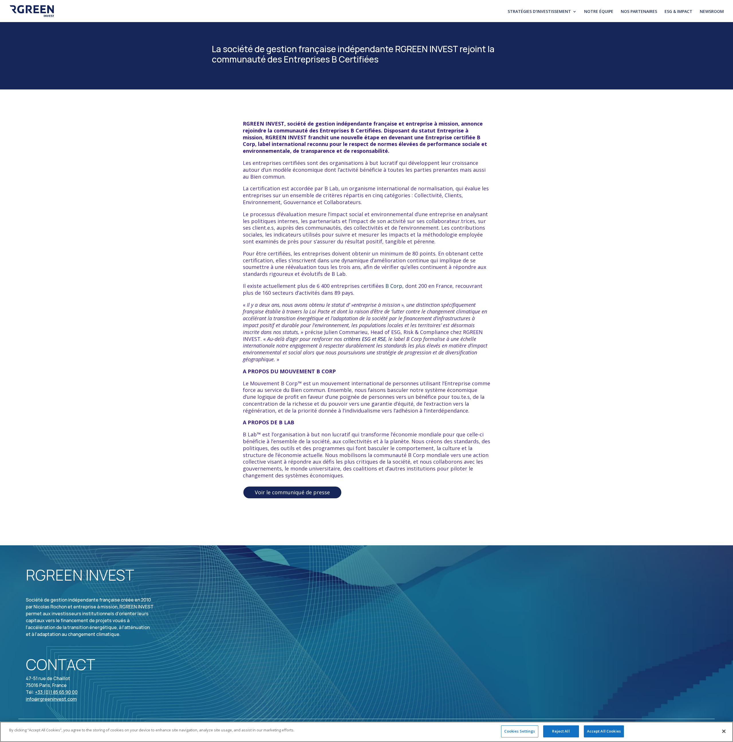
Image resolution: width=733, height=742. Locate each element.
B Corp (393, 285)
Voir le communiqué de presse (292, 492)
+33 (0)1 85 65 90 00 (56, 692)
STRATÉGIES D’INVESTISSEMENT (539, 11)
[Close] (724, 731)
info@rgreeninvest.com (51, 699)
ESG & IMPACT (678, 11)
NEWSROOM (712, 11)
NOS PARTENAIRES (639, 11)
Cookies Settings (519, 731)
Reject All (561, 731)
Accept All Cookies (604, 731)
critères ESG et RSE (365, 338)
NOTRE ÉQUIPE (598, 11)
